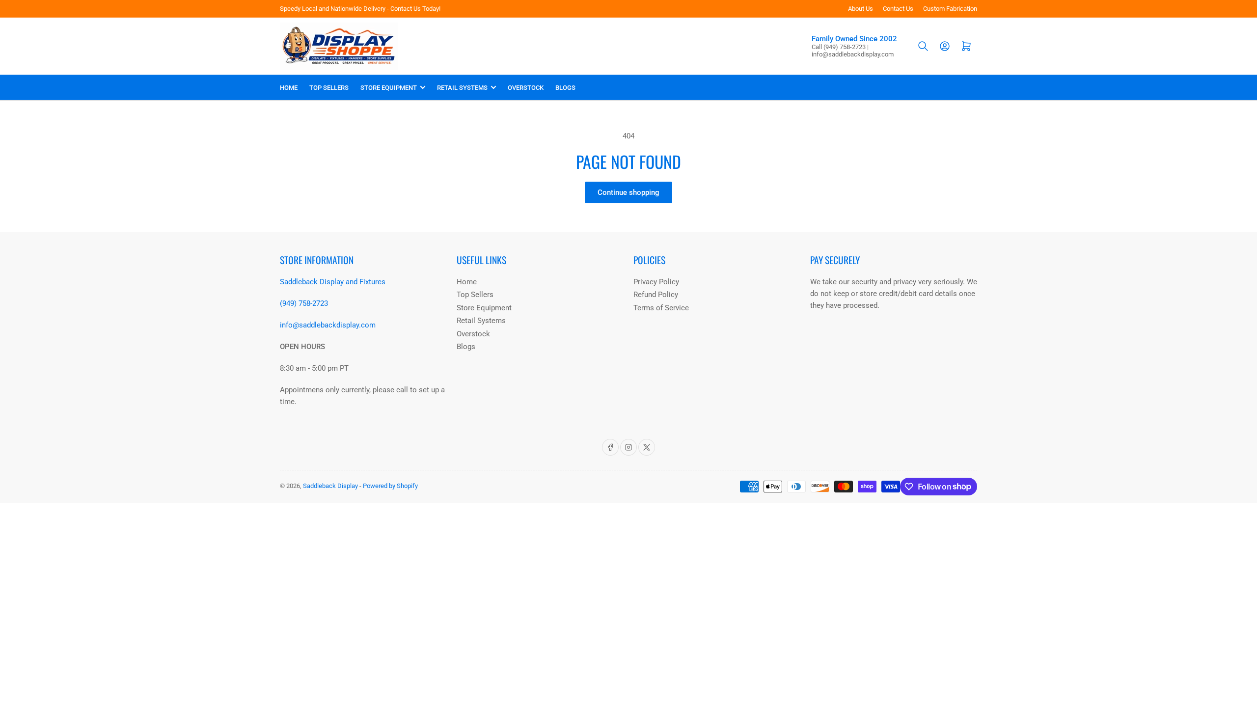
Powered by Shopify (390, 485)
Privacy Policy (656, 281)
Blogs (565, 87)
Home (289, 87)
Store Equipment (388, 87)
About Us (860, 8)
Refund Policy (655, 294)
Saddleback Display (330, 485)
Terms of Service (661, 307)
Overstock (526, 87)
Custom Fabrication (950, 8)
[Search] (923, 46)
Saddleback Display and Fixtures (332, 281)
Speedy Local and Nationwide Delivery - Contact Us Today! (360, 8)
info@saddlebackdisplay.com (328, 325)
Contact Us (898, 8)
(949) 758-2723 (304, 303)
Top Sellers (329, 87)
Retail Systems (462, 87)
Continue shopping (628, 192)
